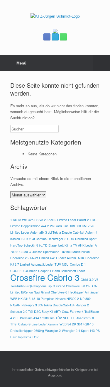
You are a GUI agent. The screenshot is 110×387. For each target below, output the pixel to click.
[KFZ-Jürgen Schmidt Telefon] (63, 36)
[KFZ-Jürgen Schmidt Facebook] (46, 36)
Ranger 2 (82, 305)
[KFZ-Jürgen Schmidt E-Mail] (55, 36)
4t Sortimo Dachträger (47, 239)
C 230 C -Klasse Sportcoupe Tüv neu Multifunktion (54, 251)
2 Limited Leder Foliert (70, 220)
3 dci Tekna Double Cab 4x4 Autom (69, 232)
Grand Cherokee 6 (54, 292)
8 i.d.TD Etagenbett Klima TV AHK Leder (65, 245)
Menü (21, 63)
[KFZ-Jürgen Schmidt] (55, 16)
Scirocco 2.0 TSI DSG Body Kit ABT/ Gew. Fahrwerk (46, 311)
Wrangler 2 (53, 330)
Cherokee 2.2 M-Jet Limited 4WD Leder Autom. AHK (47, 258)
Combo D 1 (78, 264)
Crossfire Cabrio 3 (44, 277)
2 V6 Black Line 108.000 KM (67, 226)
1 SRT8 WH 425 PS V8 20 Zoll (31, 220)
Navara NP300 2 (67, 298)
